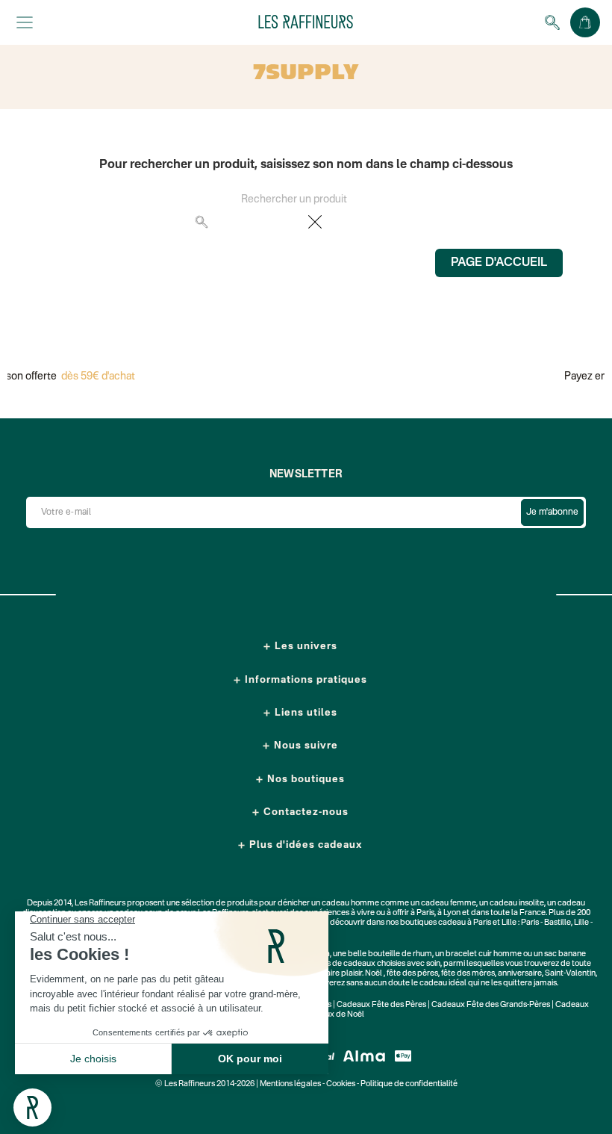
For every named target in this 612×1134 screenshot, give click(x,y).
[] (412, 228)
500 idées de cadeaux (335, 964)
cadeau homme (350, 903)
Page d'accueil (499, 263)
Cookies (340, 1084)
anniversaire (520, 974)
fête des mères (468, 974)
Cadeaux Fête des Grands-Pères (490, 1005)
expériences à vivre (340, 913)
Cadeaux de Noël (332, 1015)
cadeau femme (448, 903)
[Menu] (24, 22)
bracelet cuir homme (484, 954)
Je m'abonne (552, 512)
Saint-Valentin (570, 974)
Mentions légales (290, 1084)
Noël (373, 974)
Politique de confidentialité (409, 1084)
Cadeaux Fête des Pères (381, 1005)
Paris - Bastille (546, 923)
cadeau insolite (517, 903)
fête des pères (412, 974)
